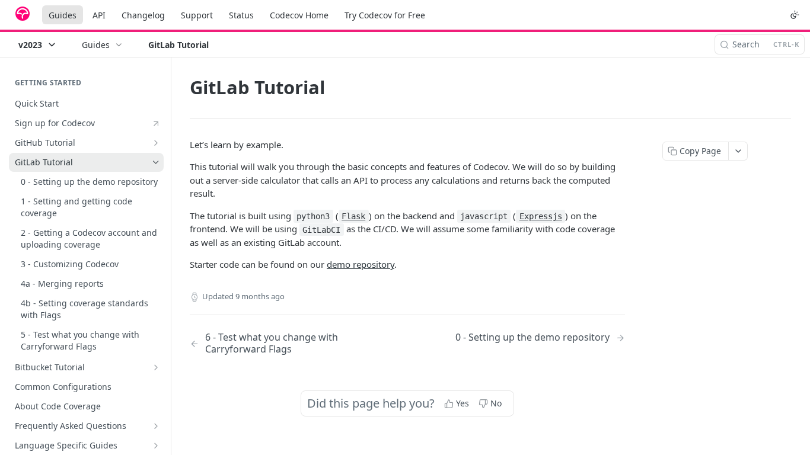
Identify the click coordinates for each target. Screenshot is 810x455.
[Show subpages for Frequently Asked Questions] (156, 426)
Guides (62, 15)
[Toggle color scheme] (794, 14)
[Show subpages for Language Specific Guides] (156, 445)
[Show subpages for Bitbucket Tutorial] (156, 367)
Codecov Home (299, 15)
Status (241, 15)
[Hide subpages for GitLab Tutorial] (156, 162)
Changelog (143, 15)
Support (197, 15)
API (99, 15)
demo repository (360, 264)
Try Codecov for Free (385, 15)
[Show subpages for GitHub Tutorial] (156, 143)
